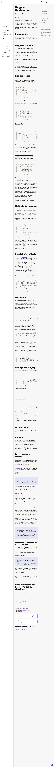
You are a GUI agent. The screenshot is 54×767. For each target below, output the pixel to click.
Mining (5, 40)
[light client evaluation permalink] (14, 206)
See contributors (26, 610)
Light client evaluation (44, 18)
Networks (4, 32)
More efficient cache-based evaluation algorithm (46, 36)
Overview (3, 6)
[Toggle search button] (41, 2)
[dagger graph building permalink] (14, 156)
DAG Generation (44, 13)
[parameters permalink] (14, 124)
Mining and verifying (44, 24)
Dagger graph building (45, 16)
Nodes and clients (6, 30)
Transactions (5, 21)
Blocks (4, 23)
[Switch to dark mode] (44, 2)
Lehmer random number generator (45, 30)
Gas (3, 28)
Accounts (4, 19)
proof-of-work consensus (27, 38)
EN (50, 1)
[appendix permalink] (14, 437)
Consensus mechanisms (7, 34)
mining (34, 38)
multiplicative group (19, 470)
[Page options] (20, 14)
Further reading (43, 25)
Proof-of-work (5, 38)
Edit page (24, 13)
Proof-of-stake (6, 36)
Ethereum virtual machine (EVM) (5, 26)
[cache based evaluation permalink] (14, 586)
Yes (18, 629)
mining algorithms (18, 39)
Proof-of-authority (6, 50)
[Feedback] (52, 765)
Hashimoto (43, 22)
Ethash (7, 48)
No (24, 629)
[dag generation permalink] (14, 76)
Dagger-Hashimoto (9, 46)
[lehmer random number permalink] (14, 455)
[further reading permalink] (14, 427)
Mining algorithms (7, 43)
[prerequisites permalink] (14, 34)
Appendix (42, 27)
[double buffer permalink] (14, 254)
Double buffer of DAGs (45, 20)
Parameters (43, 15)
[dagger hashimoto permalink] (14, 45)
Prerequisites (43, 9)
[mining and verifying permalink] (14, 368)
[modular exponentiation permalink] (14, 543)
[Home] (1, 2)
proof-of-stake (29, 24)
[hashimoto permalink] (14, 297)
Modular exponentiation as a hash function (46, 33)
